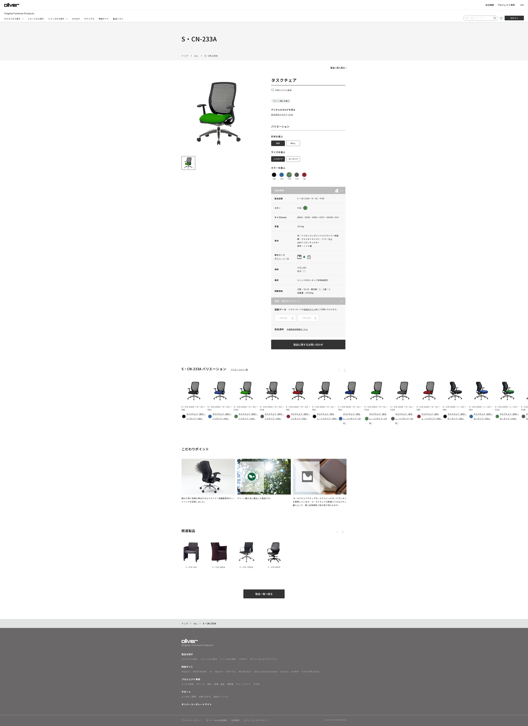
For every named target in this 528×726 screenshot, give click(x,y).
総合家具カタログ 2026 (282, 114)
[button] (340, 190)
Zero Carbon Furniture (266, 671)
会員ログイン (309, 309)
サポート (186, 692)
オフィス (200, 684)
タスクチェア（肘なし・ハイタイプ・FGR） (404, 418)
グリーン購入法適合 (281, 101)
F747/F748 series (310, 671)
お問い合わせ (205, 696)
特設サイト (104, 18)
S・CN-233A (211, 55)
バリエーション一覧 (239, 369)
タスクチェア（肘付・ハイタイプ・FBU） (222, 416)
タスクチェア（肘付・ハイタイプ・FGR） (274, 416)
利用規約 (235, 720)
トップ (185, 55)
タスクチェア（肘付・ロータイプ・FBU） (483, 416)
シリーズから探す (56, 18)
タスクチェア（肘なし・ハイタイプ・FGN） (378, 418)
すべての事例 (188, 684)
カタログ (76, 18)
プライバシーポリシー (192, 720)
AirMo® (295, 671)
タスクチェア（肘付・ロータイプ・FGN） (509, 416)
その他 (256, 684)
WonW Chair (245, 671)
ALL (196, 55)
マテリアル (89, 18)
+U (211, 671)
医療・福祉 (219, 684)
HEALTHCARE (200, 671)
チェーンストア (243, 684)
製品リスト (118, 18)
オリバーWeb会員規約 (216, 720)
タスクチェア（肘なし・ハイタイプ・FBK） (327, 416)
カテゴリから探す (12, 18)
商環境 (230, 684)
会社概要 (489, 4)
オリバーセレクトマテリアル (263, 659)
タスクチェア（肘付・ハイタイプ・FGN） (248, 416)
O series (284, 671)
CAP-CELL (231, 671)
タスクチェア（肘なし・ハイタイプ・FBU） (352, 418)
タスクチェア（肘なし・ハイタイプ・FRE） (431, 416)
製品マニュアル (221, 696)
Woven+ (219, 671)
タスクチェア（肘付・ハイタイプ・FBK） (196, 416)
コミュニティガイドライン (256, 720)
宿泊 (209, 684)
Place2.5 (186, 671)
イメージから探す (36, 18)
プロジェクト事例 (506, 4)
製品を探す (187, 654)
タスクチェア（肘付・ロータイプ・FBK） (457, 416)
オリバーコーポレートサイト (197, 704)
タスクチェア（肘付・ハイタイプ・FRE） (300, 416)
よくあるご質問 (189, 696)
